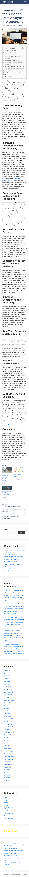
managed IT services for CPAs (11, 425)
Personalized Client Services (12, 60)
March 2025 (7, 716)
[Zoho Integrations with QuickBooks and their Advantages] (18, 469)
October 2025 (8, 697)
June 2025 (7, 708)
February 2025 (8, 719)
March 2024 (7, 748)
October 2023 (8, 762)
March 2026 (7, 684)
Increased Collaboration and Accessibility (12, 53)
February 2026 (8, 686)
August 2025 (8, 703)
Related (10, 76)
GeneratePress (23, 874)
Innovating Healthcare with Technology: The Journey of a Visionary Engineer (14, 509)
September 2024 (9, 732)
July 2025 (7, 705)
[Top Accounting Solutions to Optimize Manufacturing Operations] (7, 470)
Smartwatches (8, 813)
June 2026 (7, 676)
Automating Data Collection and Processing (13, 57)
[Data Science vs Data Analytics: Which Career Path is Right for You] (7, 488)
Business (7, 802)
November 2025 (9, 695)
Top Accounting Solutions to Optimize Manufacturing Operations (6, 477)
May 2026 (7, 678)
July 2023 (7, 770)
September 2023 (9, 764)
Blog (5, 800)
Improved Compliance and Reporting (14, 66)
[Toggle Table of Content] (23, 48)
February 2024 (8, 751)
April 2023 (7, 778)
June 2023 (7, 772)
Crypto (6, 805)
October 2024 (8, 729)
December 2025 (9, 692)
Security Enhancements (11, 70)
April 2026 (7, 681)
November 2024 (9, 727)
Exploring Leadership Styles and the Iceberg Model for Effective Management (14, 516)
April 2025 (7, 713)
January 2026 (8, 689)
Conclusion (8, 75)
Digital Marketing (9, 808)
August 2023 (8, 767)
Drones (6, 810)
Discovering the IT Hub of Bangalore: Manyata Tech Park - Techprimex (13, 633)
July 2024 (7, 737)
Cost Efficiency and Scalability (12, 72)
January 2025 (8, 721)
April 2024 (7, 745)
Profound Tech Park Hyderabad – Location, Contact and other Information (14, 624)
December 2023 (9, 756)
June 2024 (7, 740)
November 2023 (9, 759)
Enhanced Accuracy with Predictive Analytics (14, 63)
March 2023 (7, 780)
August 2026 (8, 670)
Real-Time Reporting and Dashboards (14, 68)
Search (6, 529)
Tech (6, 504)
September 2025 (9, 700)
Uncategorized (8, 818)
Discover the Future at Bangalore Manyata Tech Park (14, 638)
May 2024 (7, 743)
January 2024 (8, 753)
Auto (5, 797)
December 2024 (9, 724)
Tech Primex (7, 2)
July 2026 (7, 673)
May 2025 (7, 711)
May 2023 (7, 775)
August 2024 (8, 735)
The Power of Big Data (10, 50)
